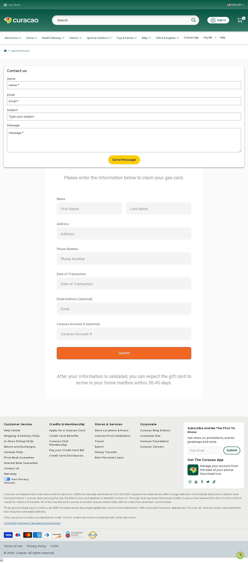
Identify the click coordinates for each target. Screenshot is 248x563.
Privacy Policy (36, 546)
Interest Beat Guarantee (21, 462)
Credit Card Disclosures (66, 455)
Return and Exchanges (20, 446)
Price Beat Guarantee (19, 457)
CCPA (54, 546)
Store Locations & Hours (112, 430)
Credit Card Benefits (63, 435)
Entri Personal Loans (109, 457)
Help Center (12, 430)
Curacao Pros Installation (112, 435)
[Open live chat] (240, 555)
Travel (99, 441)
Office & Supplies (166, 37)
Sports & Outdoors (97, 37)
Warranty (10, 473)
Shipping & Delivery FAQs (22, 435)
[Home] (5, 50)
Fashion (73, 37)
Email (11, 95)
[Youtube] (196, 481)
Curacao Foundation (154, 441)
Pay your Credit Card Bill (66, 450)
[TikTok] (214, 481)
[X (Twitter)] (208, 481)
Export (99, 446)
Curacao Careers (152, 446)
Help (222, 37)
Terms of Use (13, 546)
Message (13, 125)
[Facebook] (202, 481)
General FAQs (13, 452)
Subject (12, 110)
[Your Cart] (240, 20)
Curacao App (191, 37)
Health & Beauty (51, 37)
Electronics (11, 37)
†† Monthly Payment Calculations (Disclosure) (32, 523)
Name (11, 79)
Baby (145, 37)
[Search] (193, 20)
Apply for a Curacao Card (67, 430)
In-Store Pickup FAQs (19, 441)
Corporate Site (150, 435)
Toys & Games (125, 37)
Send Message (124, 160)
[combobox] (125, 20)
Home (30, 37)
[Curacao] (21, 20)
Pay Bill (208, 37)
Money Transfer (106, 452)
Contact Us (11, 468)
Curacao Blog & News (155, 430)
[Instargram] (190, 481)
